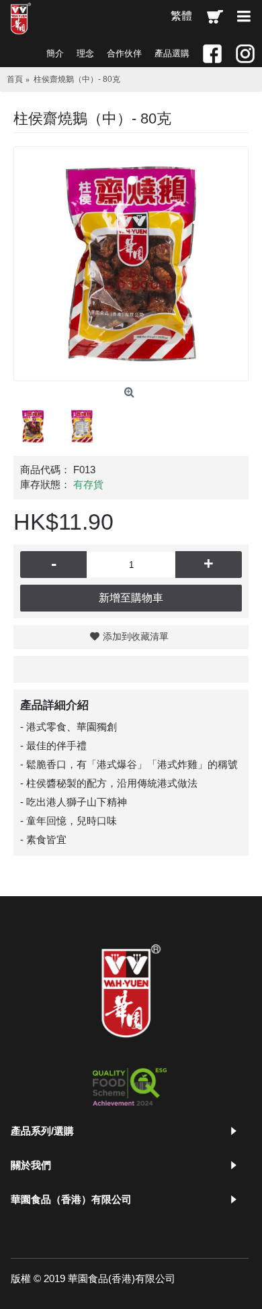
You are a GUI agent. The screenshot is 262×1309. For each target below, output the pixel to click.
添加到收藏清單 (136, 636)
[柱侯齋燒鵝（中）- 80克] (131, 263)
